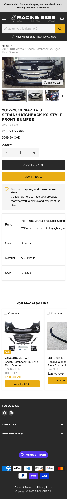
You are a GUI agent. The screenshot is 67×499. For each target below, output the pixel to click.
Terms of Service (24, 487)
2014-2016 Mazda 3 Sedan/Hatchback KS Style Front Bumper (21, 361)
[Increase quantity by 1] (34, 152)
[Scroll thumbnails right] (62, 96)
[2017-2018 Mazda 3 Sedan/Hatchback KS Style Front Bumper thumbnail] (14, 96)
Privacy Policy (45, 487)
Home (5, 45)
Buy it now (33, 177)
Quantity (7, 144)
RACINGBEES (15, 130)
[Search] (60, 28)
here (27, 196)
